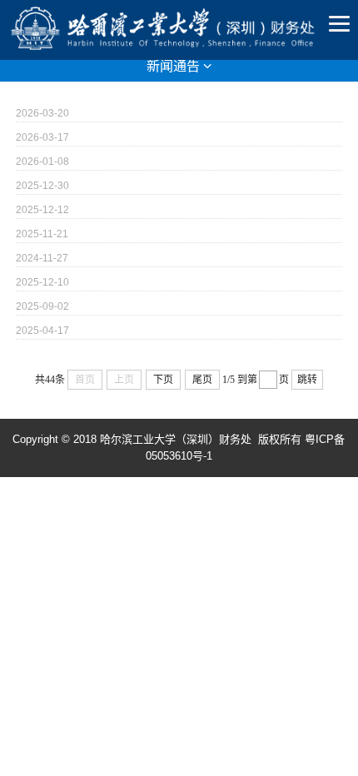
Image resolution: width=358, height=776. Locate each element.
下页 (163, 380)
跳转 (307, 380)
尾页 (202, 380)
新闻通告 (175, 66)
